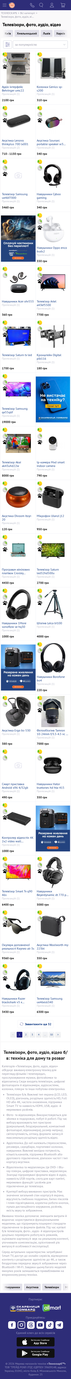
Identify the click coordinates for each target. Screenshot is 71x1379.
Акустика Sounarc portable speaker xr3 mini (50, 142)
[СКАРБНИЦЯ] (53, 399)
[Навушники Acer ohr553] (18, 282)
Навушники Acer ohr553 (18, 301)
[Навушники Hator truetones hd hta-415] (53, 765)
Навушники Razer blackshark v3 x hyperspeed (13, 1000)
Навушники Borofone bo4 (51, 678)
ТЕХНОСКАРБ (9, 13)
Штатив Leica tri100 (49, 623)
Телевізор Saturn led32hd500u (48, 571)
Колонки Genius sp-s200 (50, 88)
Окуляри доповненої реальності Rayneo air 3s (18, 946)
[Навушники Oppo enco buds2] (53, 229)
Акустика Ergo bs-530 (16, 730)
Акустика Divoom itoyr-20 (17, 517)
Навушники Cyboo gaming (49, 196)
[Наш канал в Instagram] (21, 1325)
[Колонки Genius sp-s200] (53, 68)
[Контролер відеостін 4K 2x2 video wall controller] (18, 819)
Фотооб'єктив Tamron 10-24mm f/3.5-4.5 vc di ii (52, 732)
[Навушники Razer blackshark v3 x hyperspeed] (18, 980)
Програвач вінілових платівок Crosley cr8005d (16, 571)
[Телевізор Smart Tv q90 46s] (18, 872)
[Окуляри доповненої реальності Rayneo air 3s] (18, 926)
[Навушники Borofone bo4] (53, 658)
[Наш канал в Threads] (31, 1325)
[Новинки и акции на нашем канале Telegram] (59, 1325)
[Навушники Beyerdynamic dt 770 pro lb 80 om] (53, 872)
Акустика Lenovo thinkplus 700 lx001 (15, 142)
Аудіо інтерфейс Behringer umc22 (13, 88)
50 (51, 1034)
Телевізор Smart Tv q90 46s (17, 893)
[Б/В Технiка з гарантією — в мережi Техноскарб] (40, 1325)
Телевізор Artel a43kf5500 (46, 303)
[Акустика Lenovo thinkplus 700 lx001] (18, 122)
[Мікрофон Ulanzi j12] (53, 497)
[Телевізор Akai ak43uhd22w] (18, 443)
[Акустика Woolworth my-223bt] (53, 926)
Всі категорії (27, 13)
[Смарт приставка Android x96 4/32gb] (18, 765)
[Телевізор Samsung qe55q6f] (18, 390)
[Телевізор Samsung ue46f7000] (18, 175)
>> (45, 1034)
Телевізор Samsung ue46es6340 (49, 1000)
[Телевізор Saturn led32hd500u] (53, 551)
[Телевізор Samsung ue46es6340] (53, 980)
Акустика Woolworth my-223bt (53, 946)
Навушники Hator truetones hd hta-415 (50, 785)
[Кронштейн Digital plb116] (53, 336)
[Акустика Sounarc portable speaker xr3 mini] (53, 122)
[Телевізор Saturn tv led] (18, 336)
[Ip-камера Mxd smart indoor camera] (53, 443)
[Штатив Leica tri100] (53, 604)
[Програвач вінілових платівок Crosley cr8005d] (18, 551)
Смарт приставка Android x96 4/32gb (15, 785)
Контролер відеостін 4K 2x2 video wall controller (18, 839)
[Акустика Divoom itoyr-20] (18, 497)
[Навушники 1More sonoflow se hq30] (18, 604)
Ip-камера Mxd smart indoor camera (51, 464)
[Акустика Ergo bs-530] (18, 712)
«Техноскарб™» (56, 1363)
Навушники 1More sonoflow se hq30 (14, 625)
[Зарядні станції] (18, 667)
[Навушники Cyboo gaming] (53, 175)
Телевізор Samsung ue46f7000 (15, 196)
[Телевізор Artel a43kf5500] (53, 282)
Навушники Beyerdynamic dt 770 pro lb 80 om (53, 893)
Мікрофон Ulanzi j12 (50, 516)
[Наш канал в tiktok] (50, 1325)
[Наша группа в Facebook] (12, 1325)
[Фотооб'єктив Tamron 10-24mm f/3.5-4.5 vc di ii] (53, 712)
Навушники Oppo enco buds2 (52, 249)
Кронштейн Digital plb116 (49, 356)
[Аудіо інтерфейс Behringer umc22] (18, 68)
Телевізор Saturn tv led (17, 355)
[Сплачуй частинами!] (18, 238)
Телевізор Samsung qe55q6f (15, 410)
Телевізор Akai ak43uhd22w (11, 464)
